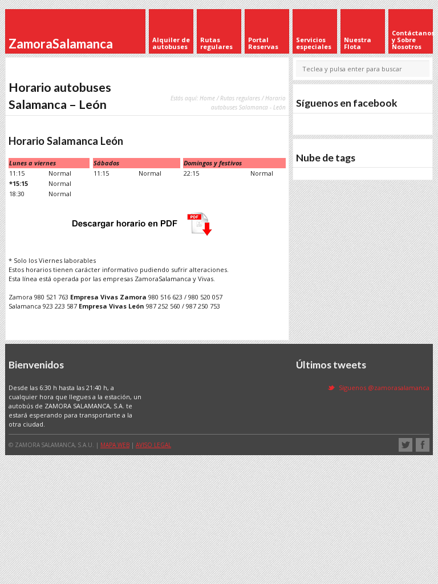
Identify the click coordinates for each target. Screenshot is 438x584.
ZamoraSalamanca (61, 43)
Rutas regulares (240, 98)
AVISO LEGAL (153, 445)
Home (207, 98)
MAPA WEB (114, 445)
